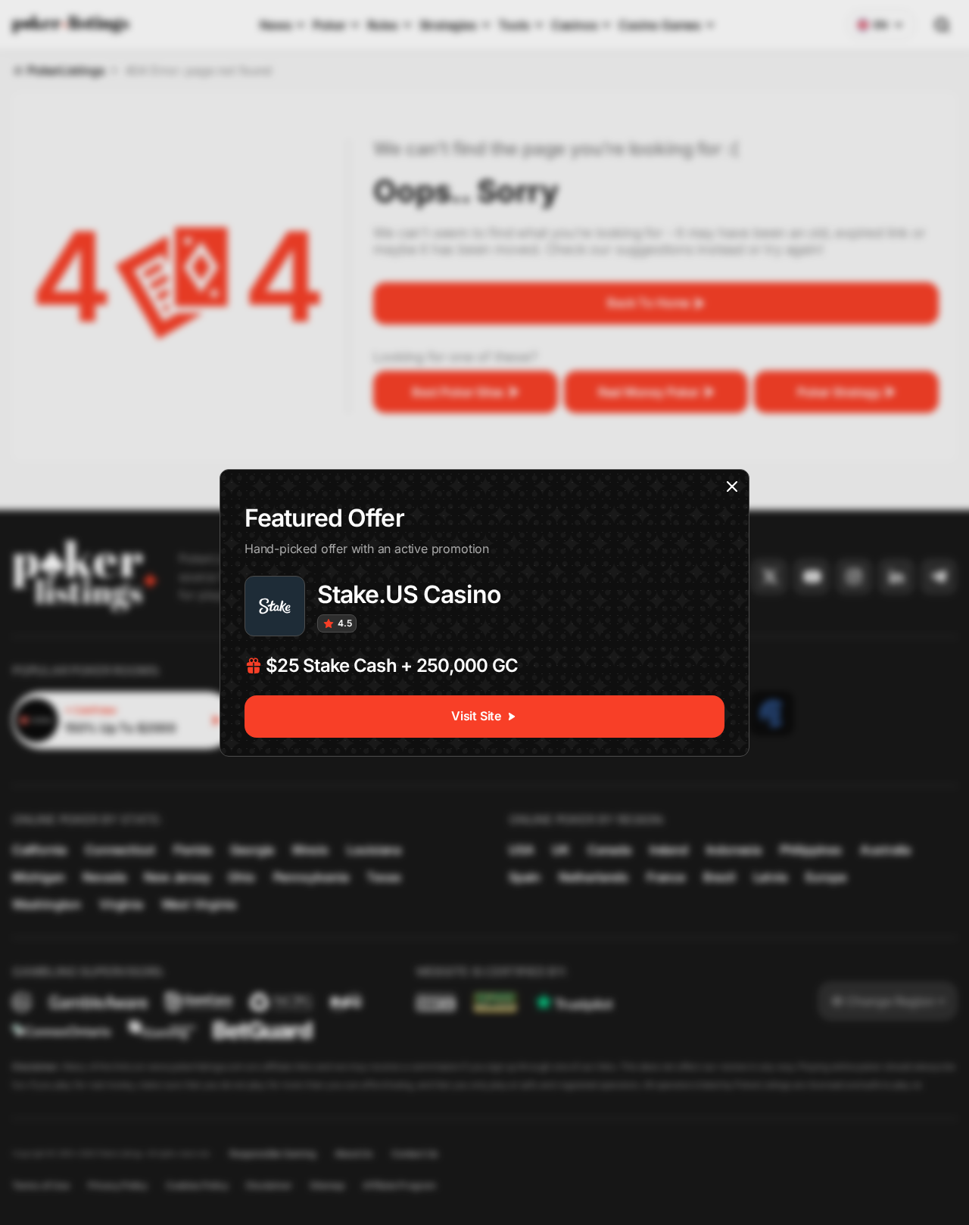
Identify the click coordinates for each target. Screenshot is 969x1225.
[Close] (732, 486)
